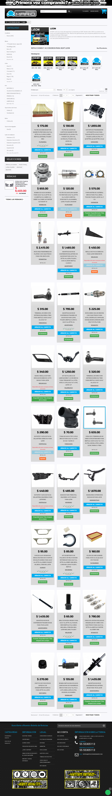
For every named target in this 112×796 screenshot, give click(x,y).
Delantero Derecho (13, 140)
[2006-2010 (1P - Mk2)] (60, 61)
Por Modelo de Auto (15, 22)
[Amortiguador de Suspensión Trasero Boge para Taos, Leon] (43, 601)
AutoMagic (11, 46)
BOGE (9, 54)
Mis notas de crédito (62, 739)
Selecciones (14, 159)
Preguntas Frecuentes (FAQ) (29, 746)
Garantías (42, 746)
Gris (9, 74)
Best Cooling (11, 51)
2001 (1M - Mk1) (36, 68)
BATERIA (10, 88)
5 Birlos (10, 121)
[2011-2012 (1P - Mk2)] (72, 61)
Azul (9, 66)
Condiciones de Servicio (46, 735)
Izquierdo (10, 148)
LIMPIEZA (10, 101)
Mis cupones (60, 749)
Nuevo (10, 36)
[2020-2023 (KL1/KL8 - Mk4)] (36, 77)
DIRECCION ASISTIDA (13, 93)
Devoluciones (43, 749)
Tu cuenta (85, 11)
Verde (9, 81)
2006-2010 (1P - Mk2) (60, 68)
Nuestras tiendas (27, 735)
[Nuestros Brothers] (82, 774)
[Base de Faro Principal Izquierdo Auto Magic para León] (68, 476)
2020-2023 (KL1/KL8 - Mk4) (36, 85)
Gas (9, 129)
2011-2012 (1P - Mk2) (72, 68)
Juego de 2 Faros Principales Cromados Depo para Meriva (21, 184)
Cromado (11, 71)
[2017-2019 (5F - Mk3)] (96, 61)
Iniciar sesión (94, 11)
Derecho (10, 145)
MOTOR (10, 104)
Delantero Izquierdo (13, 142)
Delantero (11, 137)
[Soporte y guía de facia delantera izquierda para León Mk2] (43, 476)
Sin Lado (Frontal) (12, 153)
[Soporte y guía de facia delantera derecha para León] (43, 417)
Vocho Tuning (23, 164)
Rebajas (11, 176)
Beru (9, 49)
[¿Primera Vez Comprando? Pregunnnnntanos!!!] (56, 3)
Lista (106, 91)
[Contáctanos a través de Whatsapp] (107, 792)
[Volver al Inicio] (6, 22)
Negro (10, 76)
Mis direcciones (61, 742)
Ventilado (10, 113)
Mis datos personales (63, 746)
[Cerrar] (110, 789)
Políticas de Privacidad (46, 739)
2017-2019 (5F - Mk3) (96, 68)
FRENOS (10, 96)
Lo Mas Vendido (10, 167)
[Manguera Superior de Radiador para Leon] (94, 476)
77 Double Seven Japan (14, 44)
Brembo (10, 59)
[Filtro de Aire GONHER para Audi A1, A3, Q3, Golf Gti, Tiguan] (94, 536)
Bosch (9, 57)
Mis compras (60, 735)
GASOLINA (11, 98)
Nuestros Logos (44, 753)
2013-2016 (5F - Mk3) (84, 68)
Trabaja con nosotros (46, 756)
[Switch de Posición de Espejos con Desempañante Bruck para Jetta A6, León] (43, 664)
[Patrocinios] (82, 784)
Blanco (10, 68)
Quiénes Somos (26, 742)
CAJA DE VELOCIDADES (14, 91)
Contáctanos (25, 739)
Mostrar (59, 90)
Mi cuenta (62, 732)
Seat (24, 22)
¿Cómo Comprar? (26, 749)
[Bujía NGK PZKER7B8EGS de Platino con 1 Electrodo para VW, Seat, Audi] (43, 233)
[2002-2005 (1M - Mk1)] (48, 61)
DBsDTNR (8, 169)
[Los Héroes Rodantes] (29, 784)
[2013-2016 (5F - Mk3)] (84, 61)
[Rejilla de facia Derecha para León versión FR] (94, 233)
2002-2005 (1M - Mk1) (48, 68)
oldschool (19, 167)
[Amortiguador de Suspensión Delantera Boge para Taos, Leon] (94, 664)
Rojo (9, 79)
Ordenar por (34, 90)
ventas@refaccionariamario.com (92, 754)
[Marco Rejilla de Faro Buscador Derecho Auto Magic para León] (43, 357)
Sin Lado (10, 150)
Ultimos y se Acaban (11, 164)
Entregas (42, 742)
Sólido (9, 110)
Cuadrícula (101, 91)
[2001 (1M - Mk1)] (36, 61)
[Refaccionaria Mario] (22, 13)
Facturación (43, 765)
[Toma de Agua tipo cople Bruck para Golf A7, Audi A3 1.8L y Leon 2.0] (68, 417)
